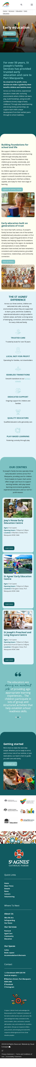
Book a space (9, 953)
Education (19, 11)
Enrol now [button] (9, 33)
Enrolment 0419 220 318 (16, 973)
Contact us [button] (10, 764)
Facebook (9, 984)
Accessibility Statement (14, 1056)
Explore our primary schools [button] (12, 189)
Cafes (6, 950)
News (6, 891)
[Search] (21, 5)
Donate (7, 889)
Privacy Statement (8, 1054)
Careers (7, 894)
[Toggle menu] (32, 5)
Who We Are (9, 918)
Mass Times (8, 886)
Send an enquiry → (11, 975)
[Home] (5, 4)
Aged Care (8, 933)
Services (11, 11)
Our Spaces (9, 946)
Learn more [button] (9, 548)
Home (5, 11)
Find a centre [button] (10, 40)
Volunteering (9, 897)
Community (8, 936)
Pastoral (7, 931)
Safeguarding (9, 920)
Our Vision (8, 923)
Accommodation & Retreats (15, 955)
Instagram (10, 987)
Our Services (10, 927)
